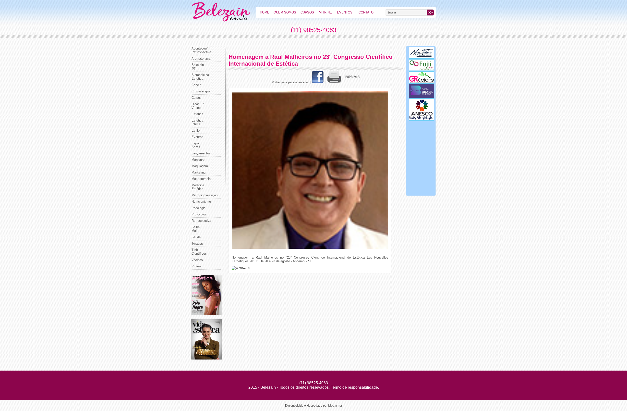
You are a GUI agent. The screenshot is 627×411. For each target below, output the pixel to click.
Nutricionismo (201, 201)
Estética (197, 114)
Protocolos (199, 214)
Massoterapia (201, 179)
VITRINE (325, 12)
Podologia (198, 208)
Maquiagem (200, 166)
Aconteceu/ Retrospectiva (201, 50)
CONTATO (366, 12)
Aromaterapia (201, 58)
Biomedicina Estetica (200, 76)
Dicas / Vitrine (198, 106)
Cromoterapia (201, 91)
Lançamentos (201, 153)
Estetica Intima (197, 122)
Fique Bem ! (196, 145)
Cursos (197, 98)
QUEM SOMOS (285, 12)
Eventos (197, 137)
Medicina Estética (198, 187)
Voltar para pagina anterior (290, 82)
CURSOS (307, 12)
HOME (264, 12)
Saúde (196, 237)
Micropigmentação (204, 195)
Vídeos (197, 266)
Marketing (198, 172)
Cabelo (196, 85)
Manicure (198, 160)
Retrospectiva (201, 221)
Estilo (196, 130)
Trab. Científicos (199, 251)
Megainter (335, 405)
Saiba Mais (196, 229)
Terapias (198, 243)
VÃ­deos (197, 260)
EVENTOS (344, 12)
